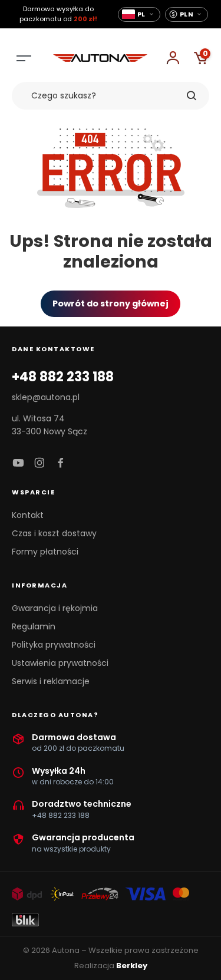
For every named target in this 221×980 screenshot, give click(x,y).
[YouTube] (18, 463)
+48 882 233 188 (63, 377)
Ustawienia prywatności (60, 663)
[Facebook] (60, 463)
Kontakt (28, 515)
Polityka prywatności (53, 645)
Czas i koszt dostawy (54, 533)
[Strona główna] (100, 58)
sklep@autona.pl (46, 397)
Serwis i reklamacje (51, 681)
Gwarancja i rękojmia (55, 608)
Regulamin (33, 626)
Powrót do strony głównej (110, 303)
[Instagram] (39, 463)
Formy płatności (45, 551)
